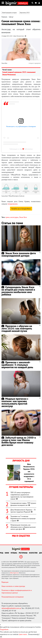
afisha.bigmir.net (14, 573)
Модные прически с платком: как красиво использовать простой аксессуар (15, 402)
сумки (7, 217)
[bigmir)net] (12, 2)
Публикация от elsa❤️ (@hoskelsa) (21, 149)
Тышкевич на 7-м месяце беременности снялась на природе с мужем (22, 518)
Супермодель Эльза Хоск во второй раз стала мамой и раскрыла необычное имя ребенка (18, 290)
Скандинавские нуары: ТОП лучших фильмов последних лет (23, 504)
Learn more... (23, 634)
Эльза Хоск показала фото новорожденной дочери (19, 254)
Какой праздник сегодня (9, 12)
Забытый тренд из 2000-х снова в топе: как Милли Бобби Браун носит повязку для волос (19, 441)
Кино (7, 553)
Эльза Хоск (23, 217)
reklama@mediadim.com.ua (11, 608)
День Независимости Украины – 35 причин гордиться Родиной (23, 511)
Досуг (11, 17)
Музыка (14, 553)
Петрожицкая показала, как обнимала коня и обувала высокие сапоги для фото (23, 527)
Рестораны (23, 553)
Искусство (33, 553)
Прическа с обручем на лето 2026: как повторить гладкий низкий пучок (17, 328)
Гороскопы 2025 (25, 12)
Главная (4, 17)
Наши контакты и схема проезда (13, 586)
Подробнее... (4, 629)
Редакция (5, 582)
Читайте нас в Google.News (21, 209)
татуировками (13, 204)
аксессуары (14, 217)
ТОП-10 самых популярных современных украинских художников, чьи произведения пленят (21, 495)
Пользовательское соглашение (13, 597)
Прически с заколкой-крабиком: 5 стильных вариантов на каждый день (17, 365)
